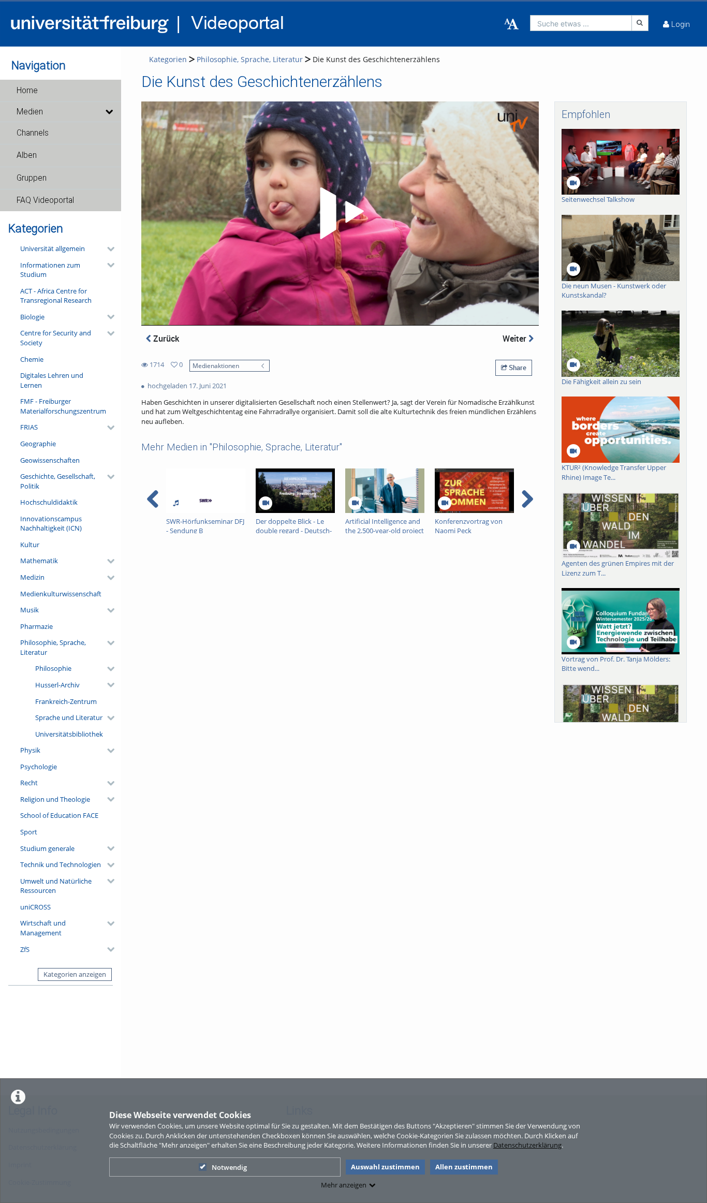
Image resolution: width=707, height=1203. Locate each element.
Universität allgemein (52, 248)
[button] (60, 90)
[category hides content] (107, 249)
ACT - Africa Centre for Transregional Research (56, 295)
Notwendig (229, 1167)
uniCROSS (35, 907)
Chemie (31, 359)
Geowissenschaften (50, 460)
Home (27, 90)
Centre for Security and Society (55, 337)
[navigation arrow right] (527, 499)
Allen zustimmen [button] (464, 1166)
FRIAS (29, 427)
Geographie (38, 443)
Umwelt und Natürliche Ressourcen (56, 886)
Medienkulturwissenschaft (60, 593)
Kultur (29, 544)
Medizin (32, 577)
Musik (29, 609)
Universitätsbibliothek (69, 734)
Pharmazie (36, 626)
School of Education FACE (59, 815)
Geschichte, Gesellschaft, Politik (57, 481)
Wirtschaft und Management (43, 927)
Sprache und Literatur (68, 717)
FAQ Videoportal (45, 200)
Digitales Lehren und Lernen (51, 380)
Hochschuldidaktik (49, 502)
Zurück (165, 338)
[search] (581, 23)
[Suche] (640, 23)
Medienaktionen (216, 365)
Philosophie (53, 668)
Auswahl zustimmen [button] (385, 1166)
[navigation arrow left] (152, 499)
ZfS (25, 949)
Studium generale (47, 848)
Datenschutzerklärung (527, 1145)
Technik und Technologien (60, 864)
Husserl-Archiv (57, 684)
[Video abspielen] (340, 213)
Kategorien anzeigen (74, 974)
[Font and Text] (511, 24)
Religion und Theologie (55, 799)
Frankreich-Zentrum (66, 701)
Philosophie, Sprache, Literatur (53, 647)
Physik (30, 750)
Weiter (515, 338)
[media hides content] (109, 112)
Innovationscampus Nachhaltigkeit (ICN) (51, 523)
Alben (27, 155)
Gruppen (32, 178)
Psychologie (38, 766)
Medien (30, 111)
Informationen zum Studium (50, 270)
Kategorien (168, 59)
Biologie (32, 316)
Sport (28, 832)
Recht (29, 782)
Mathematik (39, 560)
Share (516, 367)
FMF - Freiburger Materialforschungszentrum (63, 406)
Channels (33, 133)
